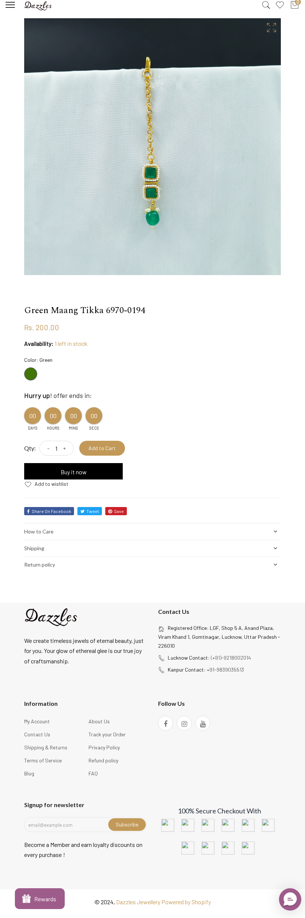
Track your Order (107, 734)
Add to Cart (102, 448)
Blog (29, 773)
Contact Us (37, 734)
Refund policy (103, 760)
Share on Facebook (51, 511)
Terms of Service (43, 760)
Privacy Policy (104, 747)
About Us (99, 721)
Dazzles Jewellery (138, 901)
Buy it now (74, 471)
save (119, 511)
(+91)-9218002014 (231, 657)
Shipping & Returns (45, 747)
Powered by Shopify (186, 901)
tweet (92, 511)
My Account (37, 721)
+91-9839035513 (225, 669)
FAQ (93, 773)
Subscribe (127, 824)
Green (30, 373)
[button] (290, 899)
